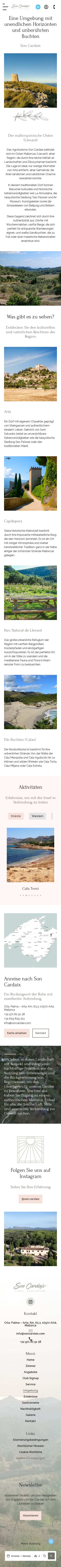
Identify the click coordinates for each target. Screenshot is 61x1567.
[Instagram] (30, 1301)
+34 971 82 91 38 (14, 1014)
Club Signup (31, 1378)
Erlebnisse (30, 1396)
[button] (51, 1556)
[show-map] (30, 940)
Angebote (30, 1372)
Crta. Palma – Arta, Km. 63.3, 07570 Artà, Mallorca (30, 1324)
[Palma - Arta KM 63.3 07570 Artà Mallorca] (30, 1330)
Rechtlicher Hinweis (30, 1446)
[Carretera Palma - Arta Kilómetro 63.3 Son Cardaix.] (30, 1319)
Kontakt (30, 1421)
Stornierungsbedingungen (30, 1439)
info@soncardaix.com (17, 1023)
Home (30, 1359)
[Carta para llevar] (5, 7)
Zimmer (31, 1366)
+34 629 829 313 (14, 1018)
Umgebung (30, 1390)
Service (30, 1384)
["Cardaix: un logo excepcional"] (21, 7)
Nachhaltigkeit (30, 1408)
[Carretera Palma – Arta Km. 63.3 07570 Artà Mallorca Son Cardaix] (30, 1338)
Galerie (30, 1415)
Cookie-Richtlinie (30, 1452)
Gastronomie (30, 1402)
